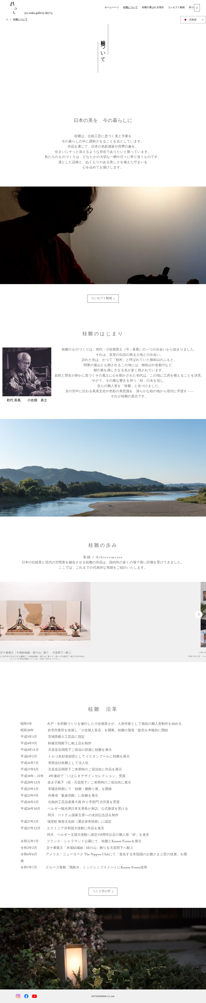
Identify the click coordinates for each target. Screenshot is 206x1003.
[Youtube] (34, 996)
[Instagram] (18, 996)
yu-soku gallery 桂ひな (38, 13)
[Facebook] (26, 996)
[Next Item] (199, 614)
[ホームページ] (7, 19)
